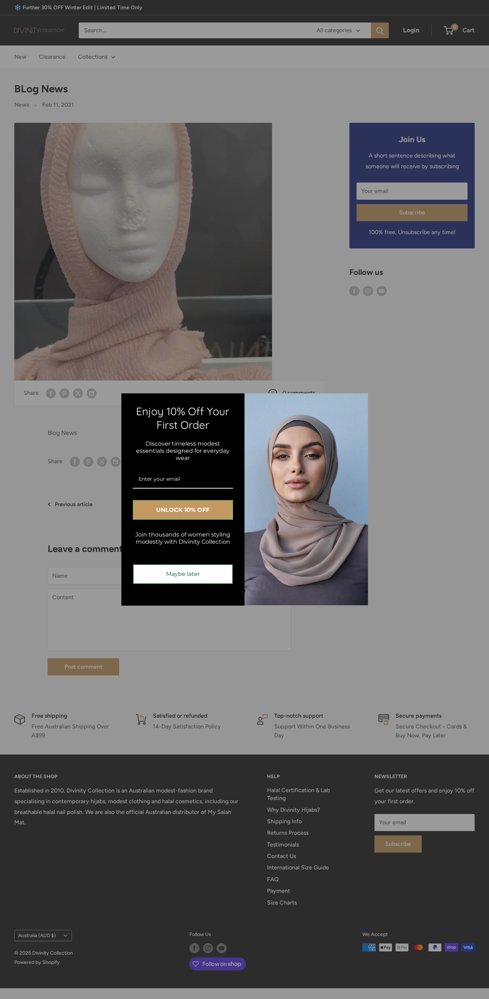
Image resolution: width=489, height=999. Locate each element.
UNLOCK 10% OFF (182, 509)
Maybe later (183, 574)
